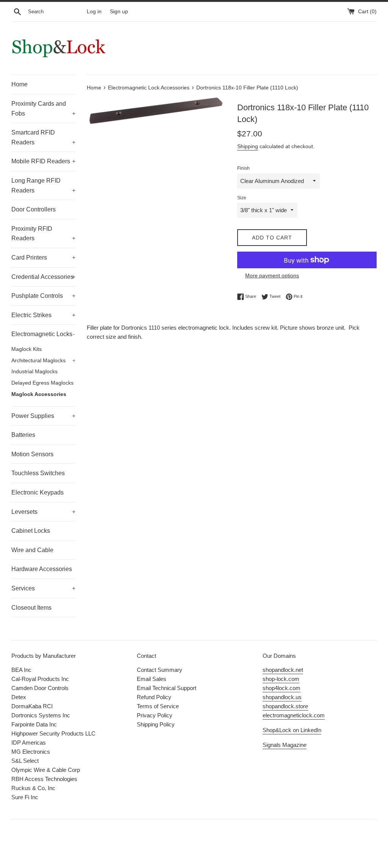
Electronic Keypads (37, 492)
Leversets (43, 512)
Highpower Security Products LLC (53, 733)
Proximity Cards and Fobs (43, 108)
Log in (94, 11)
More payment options (272, 275)
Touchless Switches (38, 473)
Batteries (23, 435)
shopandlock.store (285, 706)
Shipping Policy (156, 724)
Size (241, 197)
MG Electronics (30, 751)
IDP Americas (28, 742)
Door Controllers (33, 209)
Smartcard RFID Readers (43, 137)
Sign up (119, 11)
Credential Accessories (43, 277)
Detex (18, 697)
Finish (243, 168)
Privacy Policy (154, 715)
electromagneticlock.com (294, 715)
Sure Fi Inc (24, 797)
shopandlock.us (282, 697)
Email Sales (151, 679)
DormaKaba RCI (32, 706)
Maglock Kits (26, 349)
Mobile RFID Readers (43, 161)
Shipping (247, 146)
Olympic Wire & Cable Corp (45, 770)
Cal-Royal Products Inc (40, 679)
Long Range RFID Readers (43, 185)
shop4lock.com (281, 688)
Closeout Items (31, 607)
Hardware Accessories (41, 569)
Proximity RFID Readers (43, 233)
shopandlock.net (283, 670)
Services (43, 588)
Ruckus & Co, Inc (33, 788)
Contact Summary (159, 670)
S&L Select (25, 760)
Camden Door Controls (40, 688)
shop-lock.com (281, 679)
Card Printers (43, 257)
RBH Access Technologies (44, 779)
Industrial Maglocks (34, 371)
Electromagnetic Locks (43, 334)
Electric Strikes (43, 315)
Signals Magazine (285, 745)
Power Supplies (43, 416)
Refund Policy (154, 697)
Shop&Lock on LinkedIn (292, 730)
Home (19, 84)
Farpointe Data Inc (34, 724)
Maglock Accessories (38, 394)
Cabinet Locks (30, 530)
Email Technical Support (166, 688)
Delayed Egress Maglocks (42, 383)
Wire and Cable (32, 550)
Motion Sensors (32, 454)
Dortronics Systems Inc (40, 715)
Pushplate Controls (43, 296)
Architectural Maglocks (43, 360)
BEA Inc (21, 670)
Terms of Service (158, 706)
